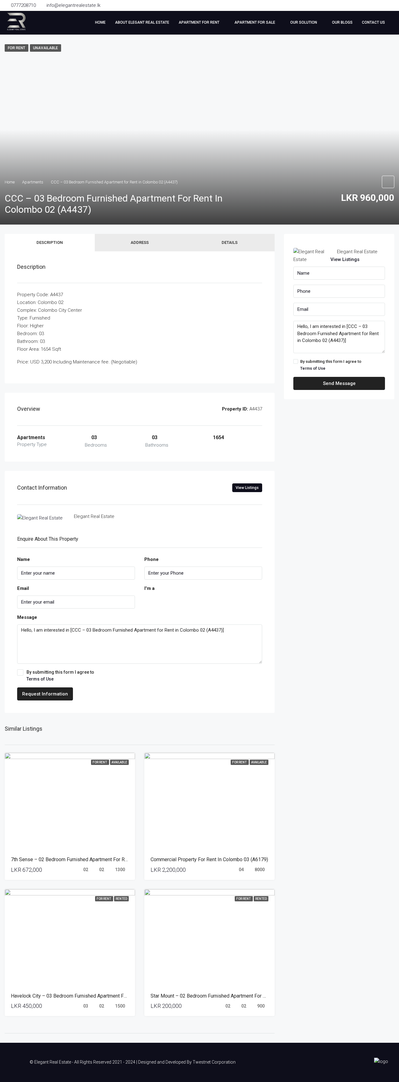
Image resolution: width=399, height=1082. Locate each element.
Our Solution (303, 22)
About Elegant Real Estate (142, 22)
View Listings (247, 488)
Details (230, 242)
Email (23, 588)
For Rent (100, 762)
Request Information (45, 694)
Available (119, 762)
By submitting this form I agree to (60, 675)
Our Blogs (342, 22)
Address (140, 242)
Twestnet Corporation (214, 1062)
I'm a (149, 588)
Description (49, 242)
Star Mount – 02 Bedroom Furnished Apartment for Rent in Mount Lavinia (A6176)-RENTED (250, 996)
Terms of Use (40, 678)
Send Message (339, 383)
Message (27, 617)
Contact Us (373, 22)
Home (100, 22)
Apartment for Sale (254, 22)
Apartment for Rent (199, 22)
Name (23, 559)
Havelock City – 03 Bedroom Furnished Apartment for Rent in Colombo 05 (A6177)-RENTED (111, 996)
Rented (121, 898)
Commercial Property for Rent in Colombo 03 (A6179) (209, 859)
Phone (151, 559)
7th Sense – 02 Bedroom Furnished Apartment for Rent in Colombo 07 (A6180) (97, 859)
